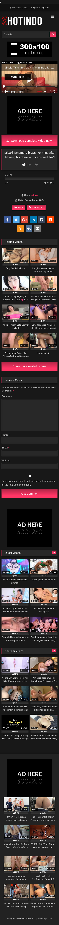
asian (20, 207)
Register (45, 7)
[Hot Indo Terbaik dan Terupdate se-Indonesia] (24, 21)
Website (6, 460)
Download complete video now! (31, 140)
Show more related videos (29, 366)
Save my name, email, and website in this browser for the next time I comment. (28, 483)
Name (6, 434)
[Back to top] (49, 916)
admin (34, 195)
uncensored (37, 207)
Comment (7, 396)
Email (5, 447)
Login (34, 7)
